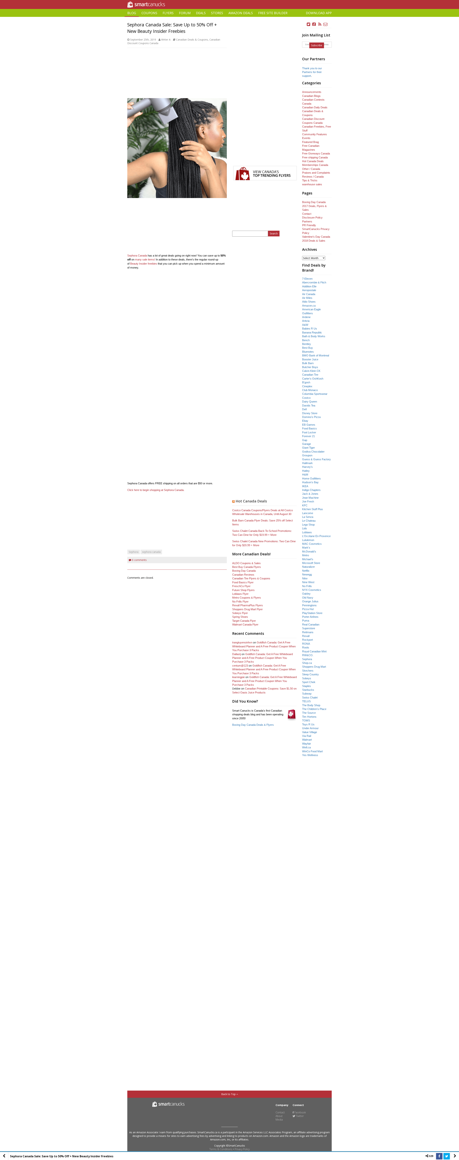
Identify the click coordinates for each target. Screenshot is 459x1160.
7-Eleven (307, 278)
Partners (307, 221)
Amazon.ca (309, 305)
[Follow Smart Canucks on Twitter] (308, 24)
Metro (305, 555)
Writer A (166, 39)
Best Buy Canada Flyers (246, 566)
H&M (305, 474)
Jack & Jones (310, 493)
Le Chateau (309, 520)
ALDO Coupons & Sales (246, 563)
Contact (306, 213)
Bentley (306, 343)
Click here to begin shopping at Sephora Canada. (155, 489)
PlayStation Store (312, 613)
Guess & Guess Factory (316, 459)
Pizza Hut (308, 609)
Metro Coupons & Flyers (246, 597)
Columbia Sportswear (314, 393)
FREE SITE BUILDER (272, 13)
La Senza (307, 516)
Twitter (299, 1116)
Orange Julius (310, 601)
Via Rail (306, 735)
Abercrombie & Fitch (314, 282)
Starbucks (308, 689)
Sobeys (306, 678)
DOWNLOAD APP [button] (319, 13)
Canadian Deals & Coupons (192, 39)
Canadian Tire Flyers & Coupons (251, 578)
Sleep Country (310, 674)
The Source (309, 712)
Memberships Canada (315, 164)
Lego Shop (308, 524)
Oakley (306, 593)
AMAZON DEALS (240, 13)
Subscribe (316, 45)
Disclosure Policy (312, 217)
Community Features (314, 134)
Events (306, 138)
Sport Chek (308, 682)
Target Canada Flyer (244, 620)
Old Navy (307, 597)
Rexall (305, 635)
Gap (304, 440)
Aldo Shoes (309, 301)
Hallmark (307, 463)
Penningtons (309, 605)
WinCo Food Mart (312, 751)
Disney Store (309, 413)
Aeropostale (309, 290)
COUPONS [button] (149, 13)
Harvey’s (307, 466)
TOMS (306, 720)
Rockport (307, 639)
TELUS (306, 701)
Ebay (305, 420)
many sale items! (145, 259)
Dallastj (236, 654)
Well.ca (306, 747)
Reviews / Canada (313, 176)
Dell (304, 409)
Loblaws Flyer (240, 593)
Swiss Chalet (310, 697)
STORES (217, 13)
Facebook (300, 1112)
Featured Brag (310, 141)
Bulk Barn (308, 363)
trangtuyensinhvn (242, 642)
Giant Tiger (308, 447)
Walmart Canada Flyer (245, 624)
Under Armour (310, 728)
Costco (306, 397)
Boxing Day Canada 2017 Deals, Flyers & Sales (314, 206)
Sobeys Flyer (240, 613)
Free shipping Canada (315, 157)
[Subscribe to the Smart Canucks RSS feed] (319, 24)
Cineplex (307, 386)
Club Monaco (310, 390)
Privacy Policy (242, 1149)
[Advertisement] (229, 18)
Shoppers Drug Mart (314, 666)
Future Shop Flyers (243, 590)
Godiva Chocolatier (313, 451)
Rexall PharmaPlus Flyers (247, 605)
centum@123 (240, 665)
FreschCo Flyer (241, 586)
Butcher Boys (310, 367)
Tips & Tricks (309, 180)
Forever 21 (308, 436)
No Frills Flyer (240, 601)
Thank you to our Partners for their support (312, 72)
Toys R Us (308, 724)
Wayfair (306, 743)
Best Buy (307, 347)
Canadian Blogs (311, 95)
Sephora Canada (137, 255)
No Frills (307, 586)
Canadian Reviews (243, 574)
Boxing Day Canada (244, 570)
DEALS (201, 13)
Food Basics (309, 428)
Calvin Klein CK (311, 370)
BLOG (131, 13)
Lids (304, 528)
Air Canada (308, 294)
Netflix (305, 570)
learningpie (238, 677)
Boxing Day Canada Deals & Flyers (253, 724)
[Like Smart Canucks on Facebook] (314, 24)
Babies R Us (309, 328)
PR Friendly (309, 225)
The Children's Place (314, 708)
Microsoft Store (311, 562)
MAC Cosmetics (312, 543)
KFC (304, 505)
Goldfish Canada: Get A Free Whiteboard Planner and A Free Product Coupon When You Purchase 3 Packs (264, 646)
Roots (305, 647)
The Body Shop (311, 705)
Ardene (306, 317)
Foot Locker (309, 432)
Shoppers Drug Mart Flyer (247, 609)
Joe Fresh (308, 501)
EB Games (308, 424)
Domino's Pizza (311, 416)
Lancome (307, 513)
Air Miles (307, 297)
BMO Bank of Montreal (315, 355)
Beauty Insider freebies (143, 263)
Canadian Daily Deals (314, 107)
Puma (305, 620)
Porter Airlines (310, 616)
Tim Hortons (309, 716)
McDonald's (309, 551)
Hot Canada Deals (251, 501)
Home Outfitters (311, 478)
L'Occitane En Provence (316, 536)
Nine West (308, 582)
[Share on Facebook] (439, 1156)
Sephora (133, 552)
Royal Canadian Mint (314, 651)
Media (279, 1119)
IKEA (305, 486)
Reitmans (307, 632)
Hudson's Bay (310, 482)
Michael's (307, 559)
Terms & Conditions (220, 1149)
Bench (306, 340)
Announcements (311, 91)
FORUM (185, 13)
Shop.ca (307, 662)
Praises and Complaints (316, 172)
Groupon (307, 455)
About (279, 1116)
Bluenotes (308, 351)
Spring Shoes (240, 616)
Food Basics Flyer (243, 582)
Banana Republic (312, 332)
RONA (306, 643)
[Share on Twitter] (446, 1156)
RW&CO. (307, 655)
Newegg (307, 574)
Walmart (307, 739)
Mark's (306, 547)
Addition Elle (309, 286)
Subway (307, 693)
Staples (306, 686)
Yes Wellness (310, 755)
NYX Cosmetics (311, 589)
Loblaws (307, 532)
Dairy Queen (309, 401)
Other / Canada (311, 168)
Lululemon (308, 540)
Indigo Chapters (311, 489)
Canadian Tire (310, 374)
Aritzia (305, 320)
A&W (305, 324)
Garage (306, 443)
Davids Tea (308, 405)
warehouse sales (312, 184)
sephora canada (151, 552)
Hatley (306, 470)
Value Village (309, 732)
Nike (304, 578)
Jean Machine (310, 497)
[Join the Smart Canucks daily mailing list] (325, 24)
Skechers (307, 670)
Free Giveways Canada (316, 153)
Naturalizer (308, 566)
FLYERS (168, 13)
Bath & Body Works (313, 336)
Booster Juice (310, 359)
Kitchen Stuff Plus (312, 509)
